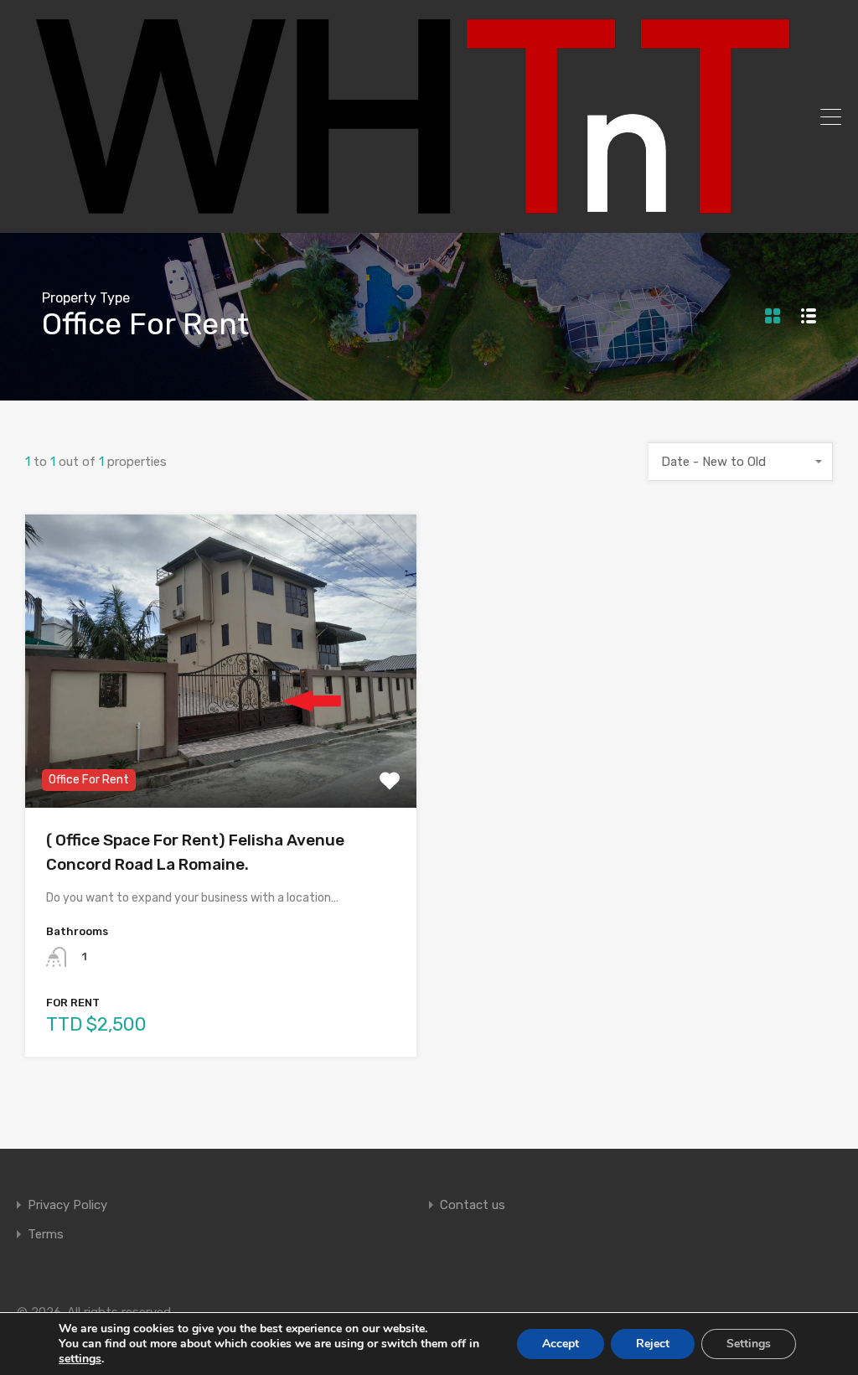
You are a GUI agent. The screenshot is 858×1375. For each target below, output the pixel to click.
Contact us (472, 1205)
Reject (652, 1344)
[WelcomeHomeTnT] (410, 212)
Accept (560, 1344)
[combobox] (741, 461)
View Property (220, 749)
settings (80, 1359)
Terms (46, 1234)
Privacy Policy (67, 1205)
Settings (748, 1344)
